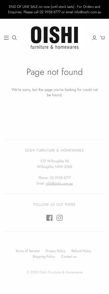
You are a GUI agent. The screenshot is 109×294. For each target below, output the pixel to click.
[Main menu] (6, 37)
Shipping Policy (43, 256)
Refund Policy (81, 250)
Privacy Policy (55, 250)
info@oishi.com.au (59, 183)
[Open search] (14, 37)
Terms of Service (27, 250)
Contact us (69, 256)
